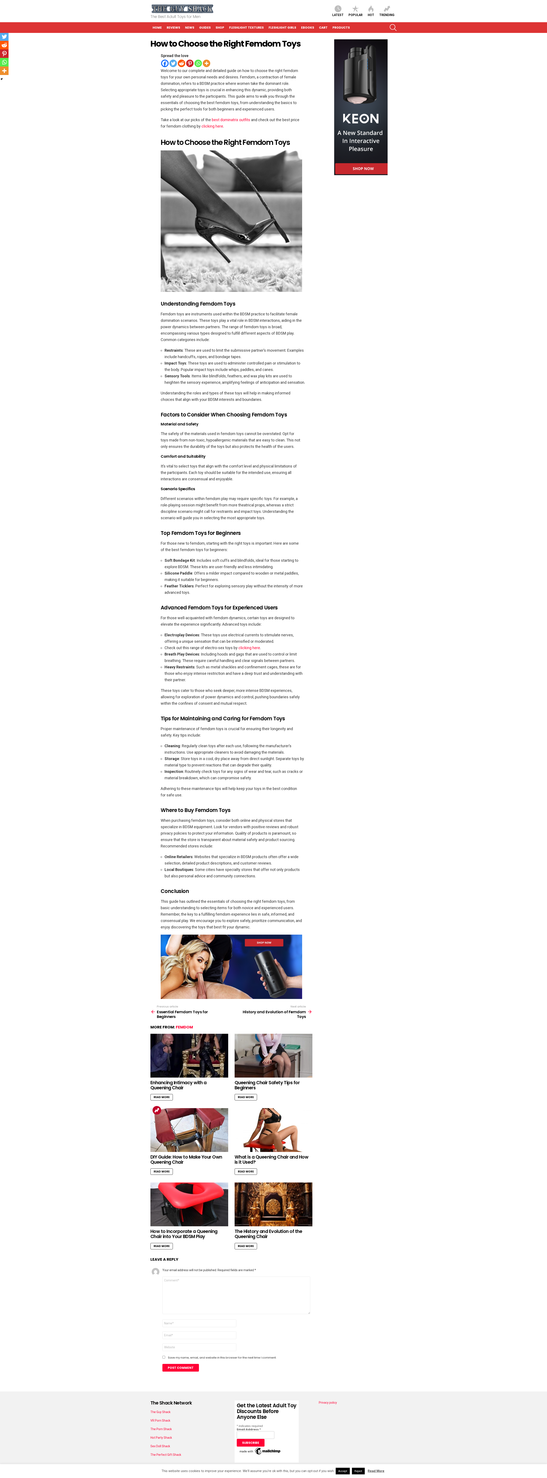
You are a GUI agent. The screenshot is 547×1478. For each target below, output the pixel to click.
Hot (371, 15)
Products (341, 27)
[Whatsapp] (198, 63)
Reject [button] (358, 1471)
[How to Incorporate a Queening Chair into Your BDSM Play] (189, 1204)
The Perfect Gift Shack (165, 1454)
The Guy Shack (160, 1412)
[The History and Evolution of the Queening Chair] (273, 1204)
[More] (206, 63)
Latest (338, 15)
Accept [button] (342, 1471)
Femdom (184, 1027)
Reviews (173, 27)
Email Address (249, 1429)
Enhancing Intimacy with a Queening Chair (178, 1085)
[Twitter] (173, 63)
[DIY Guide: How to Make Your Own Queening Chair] (189, 1130)
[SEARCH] (393, 27)
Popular (355, 15)
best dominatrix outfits (231, 120)
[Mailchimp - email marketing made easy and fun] (260, 1454)
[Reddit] (181, 63)
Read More (162, 1097)
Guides (205, 27)
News (189, 27)
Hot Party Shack (161, 1437)
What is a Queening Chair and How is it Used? (271, 1159)
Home (157, 27)
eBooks (307, 27)
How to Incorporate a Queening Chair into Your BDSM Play (184, 1234)
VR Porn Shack (160, 1420)
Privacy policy (328, 1402)
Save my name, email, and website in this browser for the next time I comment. (222, 1357)
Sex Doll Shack (160, 1446)
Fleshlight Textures (246, 27)
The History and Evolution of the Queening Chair (268, 1234)
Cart (323, 27)
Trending (386, 15)
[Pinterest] (190, 63)
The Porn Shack (161, 1429)
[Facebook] (165, 63)
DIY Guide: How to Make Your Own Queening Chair (186, 1159)
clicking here (212, 126)
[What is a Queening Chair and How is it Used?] (273, 1130)
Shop (220, 27)
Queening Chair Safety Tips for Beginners (267, 1085)
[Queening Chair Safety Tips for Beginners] (273, 1056)
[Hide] (1, 79)
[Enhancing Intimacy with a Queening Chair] (189, 1056)
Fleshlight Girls (282, 27)
